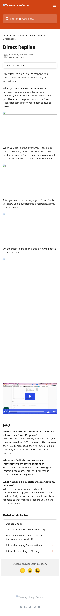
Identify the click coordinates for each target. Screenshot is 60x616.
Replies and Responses (31, 35)
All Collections (10, 35)
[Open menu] (54, 5)
